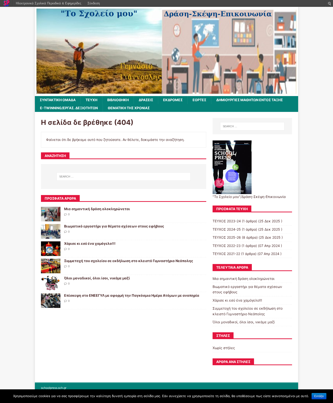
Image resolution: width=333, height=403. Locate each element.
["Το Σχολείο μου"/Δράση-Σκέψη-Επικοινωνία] (166, 93)
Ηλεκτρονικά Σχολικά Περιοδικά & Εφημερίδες (48, 3)
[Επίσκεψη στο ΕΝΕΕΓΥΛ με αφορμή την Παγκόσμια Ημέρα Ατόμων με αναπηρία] (50, 305)
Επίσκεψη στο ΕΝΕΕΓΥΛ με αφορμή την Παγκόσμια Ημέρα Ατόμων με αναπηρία (131, 295)
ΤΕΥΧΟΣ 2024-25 (227, 229)
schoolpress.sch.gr (53, 388)
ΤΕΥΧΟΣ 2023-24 (227, 221)
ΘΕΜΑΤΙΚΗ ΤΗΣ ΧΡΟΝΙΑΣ (129, 108)
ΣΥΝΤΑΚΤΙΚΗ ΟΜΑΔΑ (58, 100)
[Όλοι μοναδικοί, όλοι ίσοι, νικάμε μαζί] (50, 288)
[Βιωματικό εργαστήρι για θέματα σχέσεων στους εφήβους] (50, 236)
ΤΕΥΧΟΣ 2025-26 (227, 237)
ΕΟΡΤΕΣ (199, 100)
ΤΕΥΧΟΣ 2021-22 (226, 254)
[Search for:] (123, 176)
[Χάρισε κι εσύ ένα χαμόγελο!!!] (50, 253)
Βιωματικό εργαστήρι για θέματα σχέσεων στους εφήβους (114, 226)
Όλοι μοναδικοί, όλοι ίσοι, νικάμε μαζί (97, 278)
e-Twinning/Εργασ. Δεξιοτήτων (69, 108)
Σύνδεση (94, 3)
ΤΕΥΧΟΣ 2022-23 (227, 246)
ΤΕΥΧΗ (91, 100)
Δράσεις (146, 100)
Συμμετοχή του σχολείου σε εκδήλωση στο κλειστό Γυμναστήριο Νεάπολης (128, 261)
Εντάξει (319, 396)
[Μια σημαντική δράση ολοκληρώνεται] (50, 218)
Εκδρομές (173, 100)
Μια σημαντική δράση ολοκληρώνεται (97, 209)
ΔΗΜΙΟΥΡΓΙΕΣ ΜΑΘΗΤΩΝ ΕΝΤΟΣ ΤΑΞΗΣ (249, 100)
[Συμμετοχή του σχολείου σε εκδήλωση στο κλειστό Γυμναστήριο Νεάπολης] (50, 270)
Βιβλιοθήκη (118, 100)
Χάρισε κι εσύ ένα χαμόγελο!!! (90, 243)
